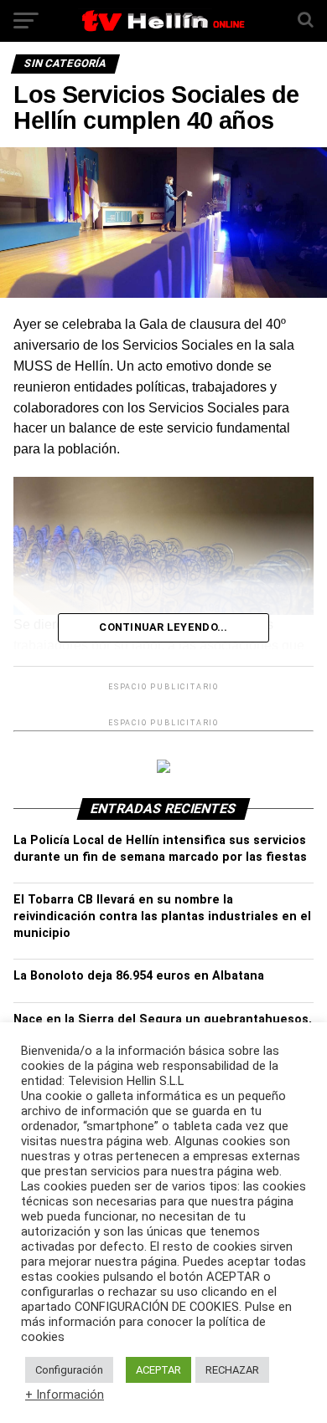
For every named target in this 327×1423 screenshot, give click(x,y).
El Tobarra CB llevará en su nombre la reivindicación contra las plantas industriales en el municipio (162, 916)
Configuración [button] (69, 1370)
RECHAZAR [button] (232, 1370)
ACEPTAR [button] (158, 1370)
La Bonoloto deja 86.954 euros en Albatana (138, 976)
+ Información (64, 1394)
